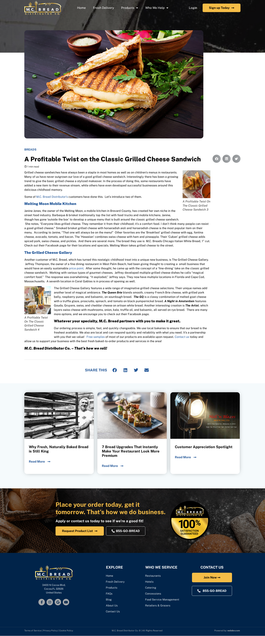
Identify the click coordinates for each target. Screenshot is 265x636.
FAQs (109, 593)
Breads (30, 149)
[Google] (58, 602)
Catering (151, 587)
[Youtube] (66, 602)
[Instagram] (50, 602)
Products (127, 8)
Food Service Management (162, 599)
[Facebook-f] (41, 602)
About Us (112, 605)
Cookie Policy (66, 630)
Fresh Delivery (103, 8)
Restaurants (153, 575)
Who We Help (155, 8)
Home (81, 8)
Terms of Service (32, 630)
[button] (115, 370)
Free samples (96, 337)
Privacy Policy (50, 630)
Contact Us (113, 611)
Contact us (182, 337)
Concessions (153, 593)
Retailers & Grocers (157, 605)
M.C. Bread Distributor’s (52, 196)
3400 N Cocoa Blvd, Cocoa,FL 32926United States (53, 589)
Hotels (149, 581)
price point (76, 268)
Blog (109, 599)
